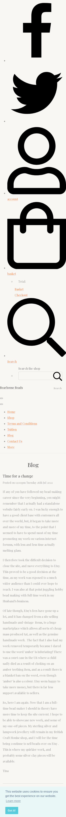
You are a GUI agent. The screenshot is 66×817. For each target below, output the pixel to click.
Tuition (12, 429)
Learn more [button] (13, 800)
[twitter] (36, 121)
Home (11, 412)
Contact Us (14, 441)
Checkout (21, 295)
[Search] (57, 376)
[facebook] (36, 60)
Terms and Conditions (22, 423)
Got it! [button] (12, 810)
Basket (19, 289)
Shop (10, 418)
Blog (10, 435)
